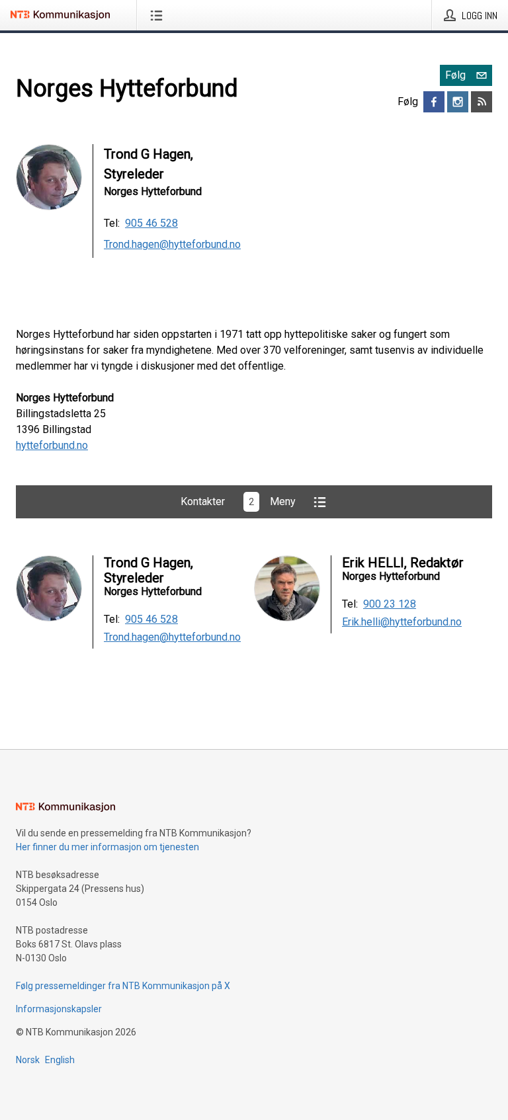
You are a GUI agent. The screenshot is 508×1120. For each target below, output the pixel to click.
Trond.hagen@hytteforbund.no (172, 244)
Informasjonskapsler (59, 1009)
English (60, 1060)
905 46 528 (151, 223)
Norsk (28, 1060)
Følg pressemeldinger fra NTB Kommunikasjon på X (123, 985)
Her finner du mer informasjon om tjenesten (107, 847)
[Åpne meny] (159, 15)
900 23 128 (389, 604)
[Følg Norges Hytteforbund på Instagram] (457, 101)
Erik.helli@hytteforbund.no (402, 622)
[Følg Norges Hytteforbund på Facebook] (433, 101)
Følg (455, 75)
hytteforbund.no (52, 445)
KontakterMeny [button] (238, 501)
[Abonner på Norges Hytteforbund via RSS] (481, 101)
